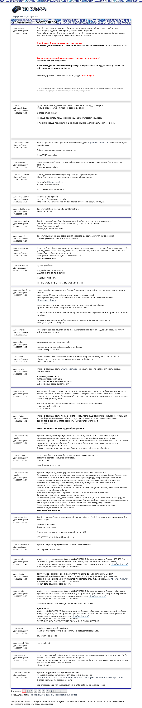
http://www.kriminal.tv (98, 142)
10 (59, 691)
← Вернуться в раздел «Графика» (24, 16)
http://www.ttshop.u (46, 300)
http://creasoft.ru (55, 182)
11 (64, 691)
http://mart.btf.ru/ (119, 564)
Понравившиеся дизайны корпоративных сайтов (53, 694)
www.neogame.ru (69, 369)
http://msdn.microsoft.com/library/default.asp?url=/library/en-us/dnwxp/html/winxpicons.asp (80, 677)
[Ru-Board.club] (29, 12)
